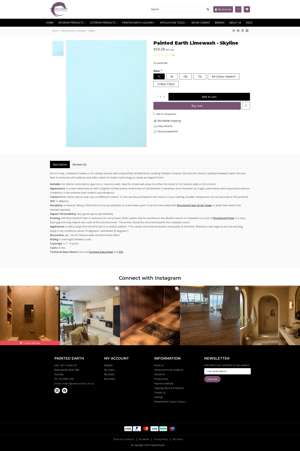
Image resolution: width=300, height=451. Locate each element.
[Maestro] (172, 430)
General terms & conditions (168, 369)
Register (108, 365)
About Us (159, 365)
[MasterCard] (146, 430)
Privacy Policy (161, 439)
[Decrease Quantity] (157, 97)
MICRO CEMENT (200, 22)
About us (235, 22)
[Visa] (154, 430)
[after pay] (163, 430)
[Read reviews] (162, 55)
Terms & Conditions (123, 439)
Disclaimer (159, 374)
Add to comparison (166, 113)
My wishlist (109, 378)
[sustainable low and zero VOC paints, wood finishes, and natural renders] (60, 9)
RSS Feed (177, 439)
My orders (109, 369)
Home (55, 30)
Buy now (197, 106)
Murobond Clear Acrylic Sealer (194, 205)
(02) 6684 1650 (66, 378)
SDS (121, 252)
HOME (50, 22)
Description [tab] (60, 164)
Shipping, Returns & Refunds (169, 388)
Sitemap (158, 397)
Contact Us (160, 392)
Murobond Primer (223, 218)
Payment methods (164, 383)
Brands (220, 22)
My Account (224, 9)
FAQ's (249, 22)
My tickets (109, 374)
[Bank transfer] (128, 430)
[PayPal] (137, 430)
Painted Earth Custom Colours (170, 401)
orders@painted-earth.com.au (78, 383)
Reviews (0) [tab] (79, 164)
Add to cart (209, 97)
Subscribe (212, 379)
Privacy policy (161, 378)
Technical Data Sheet (100, 252)
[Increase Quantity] (164, 97)
